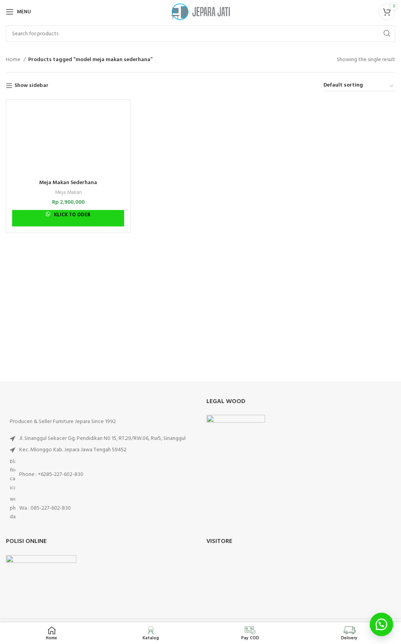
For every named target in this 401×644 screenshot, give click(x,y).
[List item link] (100, 475)
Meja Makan (68, 192)
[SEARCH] (387, 33)
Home (14, 60)
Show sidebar (31, 86)
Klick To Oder (71, 215)
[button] (381, 624)
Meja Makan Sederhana (68, 182)
